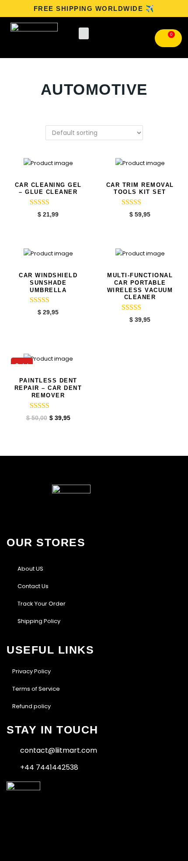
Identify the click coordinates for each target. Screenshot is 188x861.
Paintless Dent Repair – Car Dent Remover (48, 388)
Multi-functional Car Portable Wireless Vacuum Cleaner (140, 286)
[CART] (168, 38)
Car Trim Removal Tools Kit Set (140, 189)
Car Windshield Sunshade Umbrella (48, 282)
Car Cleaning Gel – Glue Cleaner (48, 189)
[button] (84, 33)
